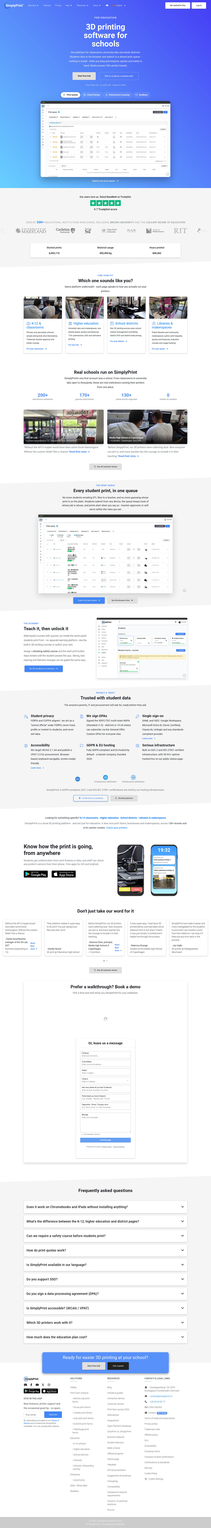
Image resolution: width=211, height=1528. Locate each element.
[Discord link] (25, 1384)
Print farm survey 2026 (118, 1409)
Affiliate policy (151, 1434)
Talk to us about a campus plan (118, 76)
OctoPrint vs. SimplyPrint (119, 1431)
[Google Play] (32, 1391)
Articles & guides (115, 1393)
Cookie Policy (150, 1473)
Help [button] (68, 5)
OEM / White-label (78, 1485)
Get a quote (118, 1366)
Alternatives (113, 1415)
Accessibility (150, 1446)
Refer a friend (113, 1448)
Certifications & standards (92, 798)
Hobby (73, 1387)
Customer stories (115, 1404)
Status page (113, 1459)
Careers (157, 1412)
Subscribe (53, 1415)
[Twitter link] (43, 1384)
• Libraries (77, 1460)
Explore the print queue (104, 181)
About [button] (96, 5)
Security (148, 1468)
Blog (109, 1387)
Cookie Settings (155, 1479)
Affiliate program (115, 1453)
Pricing (58, 5)
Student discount (115, 1442)
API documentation (116, 1470)
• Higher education (81, 1449)
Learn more (147, 738)
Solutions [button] (32, 5)
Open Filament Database (119, 1426)
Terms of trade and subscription (159, 1418)
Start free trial (93, 1366)
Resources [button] (81, 5)
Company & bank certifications (159, 1457)
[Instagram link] (49, 1384)
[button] (105, 139)
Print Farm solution (79, 1393)
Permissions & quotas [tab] (119, 95)
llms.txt (110, 1510)
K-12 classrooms (89, 817)
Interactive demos (116, 1398)
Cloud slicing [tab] (93, 95)
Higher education (109, 817)
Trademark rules (152, 1429)
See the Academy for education (42, 669)
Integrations (113, 1420)
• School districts (80, 1454)
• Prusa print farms (81, 1407)
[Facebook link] (31, 1384)
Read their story (78, 451)
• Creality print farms (82, 1412)
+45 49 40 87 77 (157, 1401)
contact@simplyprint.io (161, 1396)
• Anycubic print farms (83, 1418)
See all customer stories (107, 467)
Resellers (74, 1491)
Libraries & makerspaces (152, 817)
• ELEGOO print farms (82, 1423)
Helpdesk (111, 1464)
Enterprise (75, 1474)
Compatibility (113, 1486)
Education (75, 1438)
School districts (128, 817)
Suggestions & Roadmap (119, 1475)
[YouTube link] (37, 1384)
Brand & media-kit (115, 1437)
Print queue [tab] (72, 95)
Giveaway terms (152, 1451)
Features (47, 5)
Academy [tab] (143, 95)
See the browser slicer (121, 600)
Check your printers (116, 827)
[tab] (105, 1207)
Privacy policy (151, 1423)
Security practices (125, 798)
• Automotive (78, 1480)
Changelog (112, 1481)
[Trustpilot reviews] (105, 203)
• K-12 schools (79, 1443)
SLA (146, 1440)
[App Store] (50, 1391)
